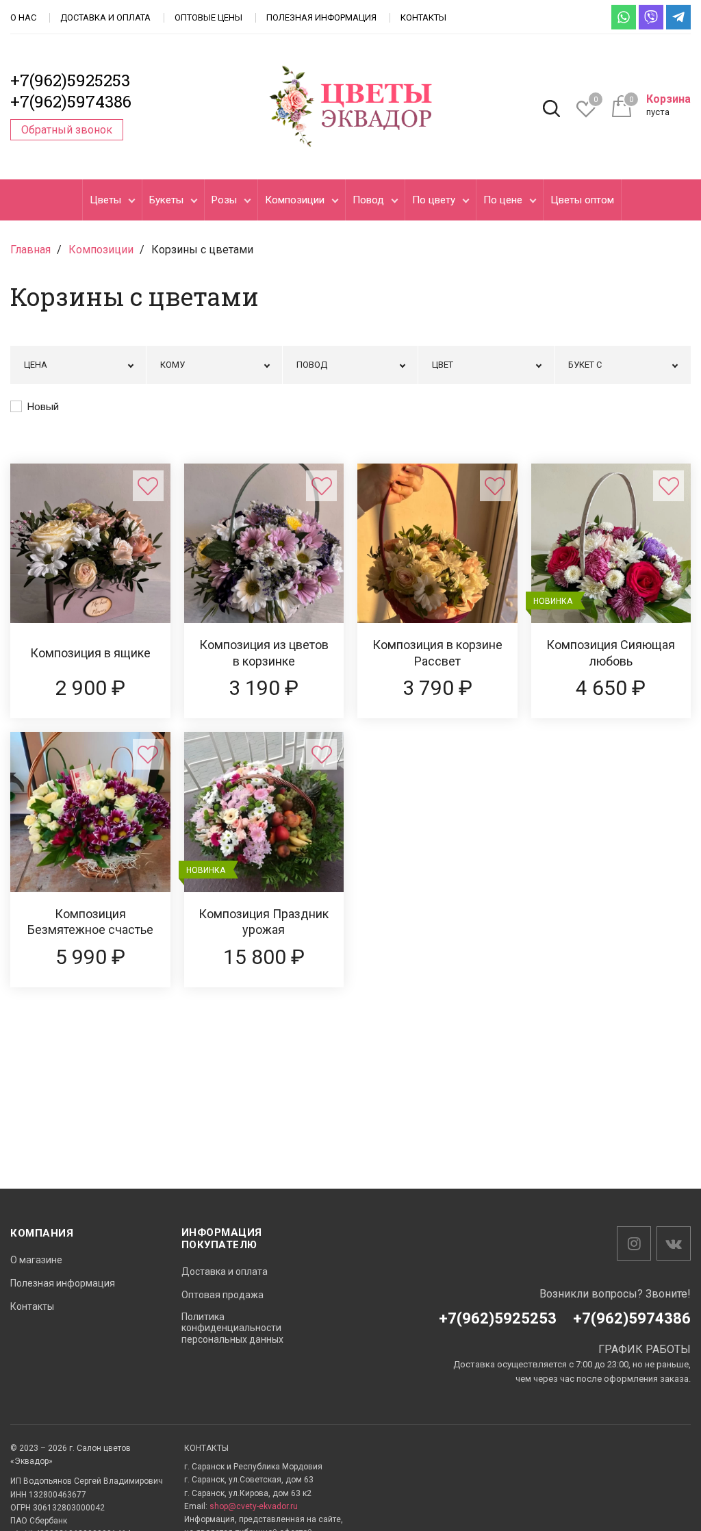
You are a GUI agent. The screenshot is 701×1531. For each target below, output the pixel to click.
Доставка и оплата (105, 17)
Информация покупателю (221, 1238)
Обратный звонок (66, 129)
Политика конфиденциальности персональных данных (232, 1328)
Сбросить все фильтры (630, 406)
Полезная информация (321, 17)
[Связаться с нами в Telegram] (678, 17)
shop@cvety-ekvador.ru (253, 1506)
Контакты (423, 17)
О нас (23, 17)
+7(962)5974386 (70, 101)
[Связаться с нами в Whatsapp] (623, 17)
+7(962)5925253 (70, 80)
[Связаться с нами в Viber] (651, 17)
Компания (41, 1233)
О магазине (36, 1259)
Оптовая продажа (222, 1294)
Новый (43, 407)
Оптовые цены (208, 17)
